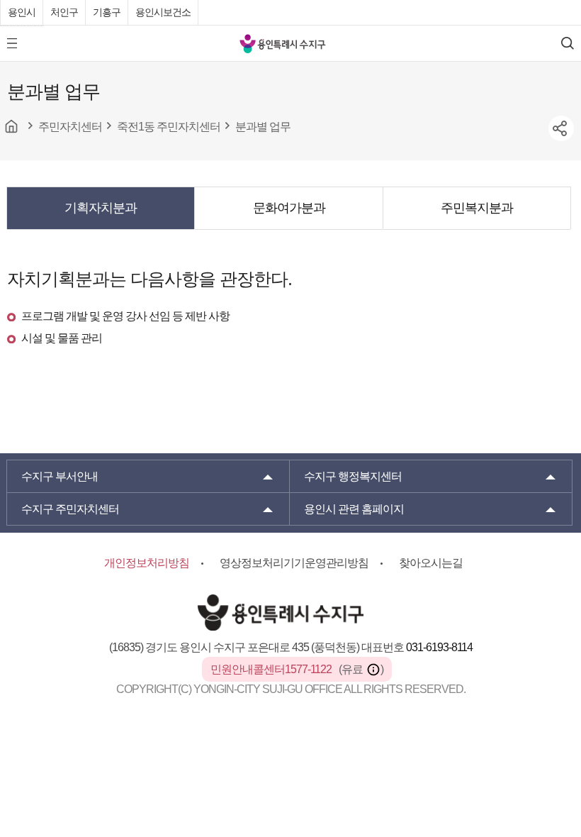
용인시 (21, 12)
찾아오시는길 (431, 563)
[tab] (100, 208)
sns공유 (561, 128)
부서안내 (59, 476)
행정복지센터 (353, 476)
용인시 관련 (354, 509)
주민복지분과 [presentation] (477, 208)
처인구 (64, 12)
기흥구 (106, 12)
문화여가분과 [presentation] (289, 208)
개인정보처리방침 (146, 563)
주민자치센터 (70, 509)
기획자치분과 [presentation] (100, 208)
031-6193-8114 (439, 647)
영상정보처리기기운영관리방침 (294, 563)
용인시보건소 (163, 12)
